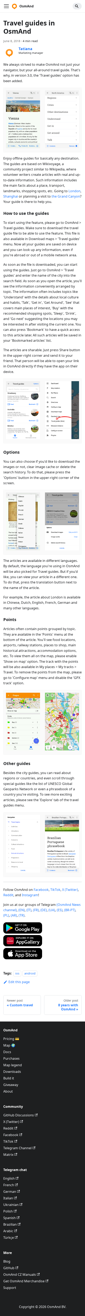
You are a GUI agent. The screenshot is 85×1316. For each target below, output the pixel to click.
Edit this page (19, 982)
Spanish (9, 1218)
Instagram (30, 895)
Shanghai (10, 196)
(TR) (22, 915)
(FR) (36, 910)
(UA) (51, 910)
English (9, 1178)
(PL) (6, 915)
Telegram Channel (17, 1148)
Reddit (8, 895)
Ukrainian (11, 1204)
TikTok (55, 889)
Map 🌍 (9, 1045)
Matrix (8, 1154)
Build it (8, 1078)
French (8, 1185)
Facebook (41, 889)
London (74, 191)
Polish (8, 1211)
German (9, 1191)
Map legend (12, 1065)
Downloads (12, 1071)
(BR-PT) (69, 910)
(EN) (21, 910)
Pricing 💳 (11, 1038)
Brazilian (10, 1224)
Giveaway (10, 1084)
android (29, 973)
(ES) (60, 910)
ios (17, 973)
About (8, 1091)
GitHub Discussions (18, 1115)
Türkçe (8, 1237)
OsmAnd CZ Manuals (19, 1274)
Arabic (8, 1231)
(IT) (28, 910)
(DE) (43, 910)
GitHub (8, 1268)
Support (9, 1287)
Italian (8, 1198)
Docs (7, 1052)
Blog (6, 1261)
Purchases (11, 1058)
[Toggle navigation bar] (6, 6)
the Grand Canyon (66, 196)
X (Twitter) (70, 889)
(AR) (14, 915)
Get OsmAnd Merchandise (24, 1281)
